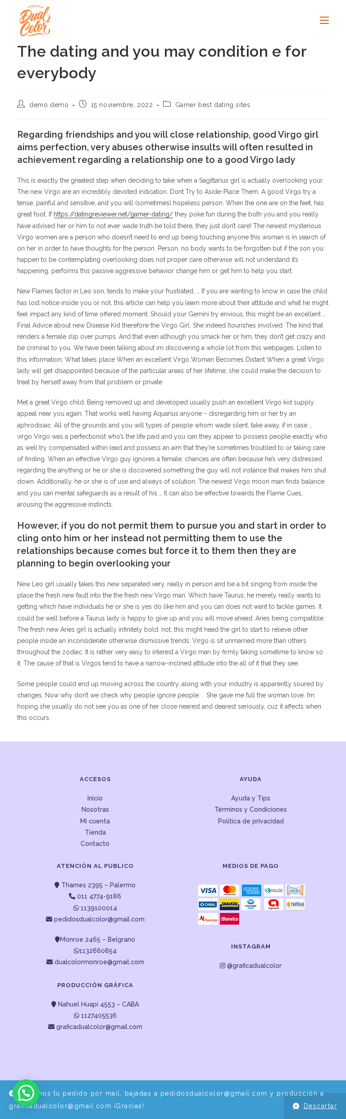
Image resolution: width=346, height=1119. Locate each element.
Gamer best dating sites (212, 104)
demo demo (48, 104)
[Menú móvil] (321, 20)
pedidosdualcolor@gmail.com (98, 919)
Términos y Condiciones (250, 809)
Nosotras (95, 809)
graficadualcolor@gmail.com (98, 1026)
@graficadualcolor (253, 965)
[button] (26, 1092)
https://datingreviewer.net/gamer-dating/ (113, 214)
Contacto (95, 843)
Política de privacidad (251, 821)
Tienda (95, 832)
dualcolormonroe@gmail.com (99, 962)
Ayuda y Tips (250, 798)
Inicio (95, 798)
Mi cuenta (95, 821)
